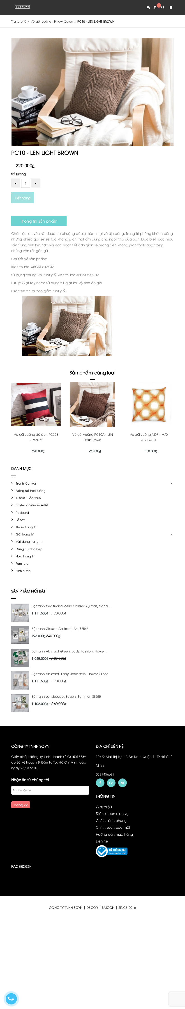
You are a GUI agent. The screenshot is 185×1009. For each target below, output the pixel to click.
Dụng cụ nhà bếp (29, 549)
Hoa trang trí (25, 556)
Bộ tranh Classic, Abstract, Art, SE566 (60, 628)
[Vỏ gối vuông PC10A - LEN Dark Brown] (92, 404)
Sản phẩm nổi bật (28, 590)
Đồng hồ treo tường (31, 490)
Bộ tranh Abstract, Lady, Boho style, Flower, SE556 (70, 673)
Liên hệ (102, 841)
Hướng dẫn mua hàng (114, 834)
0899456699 (105, 774)
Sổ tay (20, 520)
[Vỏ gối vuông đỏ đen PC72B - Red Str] (36, 404)
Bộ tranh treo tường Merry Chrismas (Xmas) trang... (71, 606)
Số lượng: (19, 173)
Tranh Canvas (26, 483)
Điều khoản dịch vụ (112, 813)
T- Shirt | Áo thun (28, 498)
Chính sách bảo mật (113, 827)
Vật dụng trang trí (29, 541)
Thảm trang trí (26, 527)
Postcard (22, 512)
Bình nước (23, 571)
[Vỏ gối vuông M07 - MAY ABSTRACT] (149, 404)
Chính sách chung (111, 820)
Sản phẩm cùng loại (92, 372)
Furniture (22, 563)
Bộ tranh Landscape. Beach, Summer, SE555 (66, 696)
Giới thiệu (104, 806)
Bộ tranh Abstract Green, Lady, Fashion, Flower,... (70, 651)
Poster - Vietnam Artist (32, 505)
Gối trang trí (25, 534)
